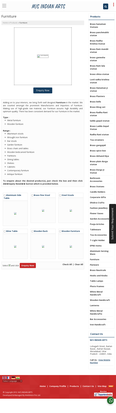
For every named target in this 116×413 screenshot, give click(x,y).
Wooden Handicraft (100, 300)
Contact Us (88, 386)
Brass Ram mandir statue (99, 50)
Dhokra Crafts (97, 202)
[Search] (105, 6)
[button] (100, 361)
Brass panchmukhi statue (99, 34)
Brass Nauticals (98, 270)
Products (14, 23)
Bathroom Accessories (96, 179)
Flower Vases (96, 213)
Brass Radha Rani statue (99, 114)
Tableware (95, 229)
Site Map (102, 386)
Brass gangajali (98, 145)
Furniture (94, 259)
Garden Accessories (100, 218)
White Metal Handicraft (96, 293)
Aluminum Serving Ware (99, 252)
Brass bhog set (97, 107)
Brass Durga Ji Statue (97, 171)
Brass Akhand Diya (99, 156)
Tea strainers (97, 140)
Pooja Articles (97, 224)
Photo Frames (97, 286)
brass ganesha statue (97, 59)
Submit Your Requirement (112, 224)
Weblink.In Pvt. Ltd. (33, 395)
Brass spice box (98, 150)
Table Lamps (96, 281)
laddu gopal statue (99, 120)
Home (5, 23)
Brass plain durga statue (99, 163)
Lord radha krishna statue (99, 81)
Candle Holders (97, 191)
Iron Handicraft (98, 324)
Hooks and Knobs (99, 275)
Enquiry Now (42, 90)
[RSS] (111, 386)
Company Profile (57, 386)
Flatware (94, 264)
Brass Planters (97, 96)
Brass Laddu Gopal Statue (99, 127)
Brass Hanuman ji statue (99, 89)
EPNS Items (96, 245)
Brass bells (95, 101)
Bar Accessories (98, 319)
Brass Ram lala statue (97, 67)
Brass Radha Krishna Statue (97, 42)
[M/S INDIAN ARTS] (49, 6)
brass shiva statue (99, 74)
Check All (67, 264)
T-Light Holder (97, 240)
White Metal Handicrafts (96, 312)
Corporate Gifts (98, 197)
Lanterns (94, 305)
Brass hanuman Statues (98, 25)
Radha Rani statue (99, 134)
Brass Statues (97, 186)
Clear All (79, 264)
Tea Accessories (98, 235)
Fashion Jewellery (99, 208)
